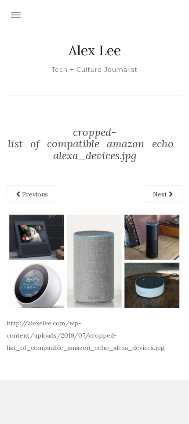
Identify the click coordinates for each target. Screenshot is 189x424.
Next (161, 194)
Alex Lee (95, 50)
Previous (34, 194)
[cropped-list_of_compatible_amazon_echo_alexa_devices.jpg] (94, 260)
